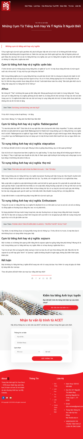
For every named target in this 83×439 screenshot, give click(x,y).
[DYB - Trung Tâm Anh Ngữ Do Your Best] (12, 6)
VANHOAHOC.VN (72, 421)
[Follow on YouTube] (10, 398)
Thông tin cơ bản (20, 333)
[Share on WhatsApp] (32, 278)
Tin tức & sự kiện (41, 23)
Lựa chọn (17, 348)
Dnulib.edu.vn (73, 418)
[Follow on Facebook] (3, 398)
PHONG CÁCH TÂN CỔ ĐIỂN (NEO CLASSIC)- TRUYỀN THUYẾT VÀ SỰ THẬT (39, 224)
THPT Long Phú (7, 411)
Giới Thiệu (28, 6)
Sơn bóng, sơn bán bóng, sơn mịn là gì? (25, 108)
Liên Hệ (78, 6)
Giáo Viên (63, 6)
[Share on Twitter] (39, 278)
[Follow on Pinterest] (7, 398)
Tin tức (71, 6)
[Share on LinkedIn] (50, 278)
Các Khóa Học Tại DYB (50, 6)
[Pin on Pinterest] (47, 278)
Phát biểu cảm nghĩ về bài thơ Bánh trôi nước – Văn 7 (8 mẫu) (33, 169)
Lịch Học (37, 6)
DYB (13, 402)
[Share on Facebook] (36, 278)
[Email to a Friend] (43, 278)
